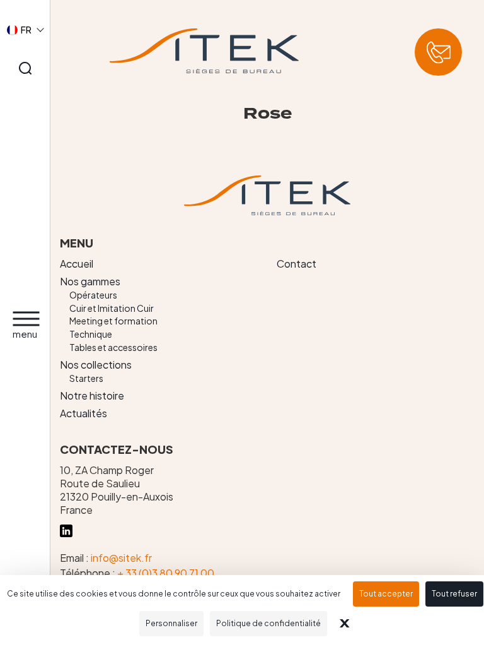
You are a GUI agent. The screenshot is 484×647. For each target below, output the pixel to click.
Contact (296, 263)
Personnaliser (171, 623)
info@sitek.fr (121, 557)
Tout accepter (386, 593)
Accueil (76, 263)
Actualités (83, 413)
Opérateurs (93, 294)
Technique (90, 334)
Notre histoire (92, 395)
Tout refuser (454, 593)
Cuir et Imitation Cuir (111, 308)
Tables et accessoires (113, 347)
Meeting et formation (113, 320)
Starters (86, 378)
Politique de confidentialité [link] (268, 623)
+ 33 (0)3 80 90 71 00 (165, 572)
